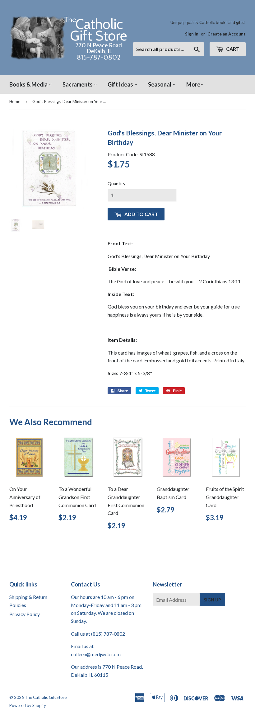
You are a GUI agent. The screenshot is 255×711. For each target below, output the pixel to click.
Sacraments (78, 84)
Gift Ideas (121, 84)
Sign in (191, 33)
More (193, 84)
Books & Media (29, 84)
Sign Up (212, 599)
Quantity (116, 183)
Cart (232, 49)
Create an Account (226, 33)
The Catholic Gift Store (46, 697)
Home (14, 101)
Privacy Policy (24, 614)
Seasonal (160, 84)
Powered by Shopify (27, 705)
